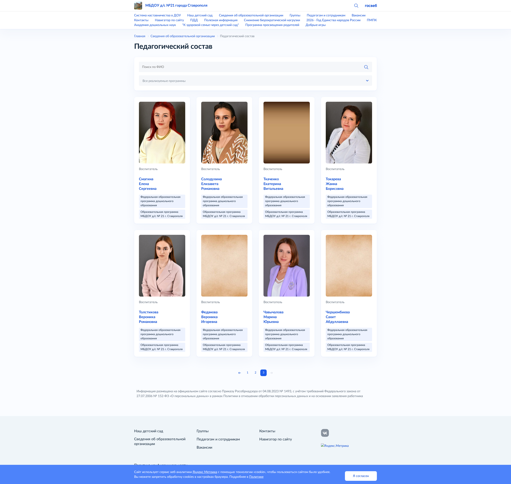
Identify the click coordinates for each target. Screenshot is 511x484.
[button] (356, 5)
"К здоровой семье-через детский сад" (210, 25)
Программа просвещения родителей (272, 25)
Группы (295, 15)
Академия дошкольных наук (155, 25)
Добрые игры (316, 25)
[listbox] (255, 80)
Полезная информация (221, 20)
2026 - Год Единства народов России (333, 20)
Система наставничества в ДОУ (157, 15)
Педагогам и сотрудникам (326, 15)
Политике (256, 476)
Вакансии (358, 15)
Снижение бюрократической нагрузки (272, 20)
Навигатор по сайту (169, 20)
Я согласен (361, 476)
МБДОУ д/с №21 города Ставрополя (176, 5)
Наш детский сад (200, 15)
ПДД (194, 20)
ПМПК (372, 20)
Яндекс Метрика (205, 472)
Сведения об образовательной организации (251, 15)
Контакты (141, 20)
